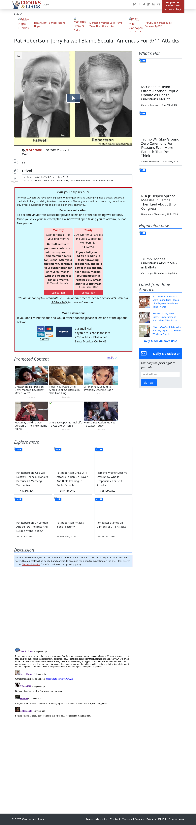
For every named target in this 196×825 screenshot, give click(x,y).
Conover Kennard (149, 104)
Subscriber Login (173, 9)
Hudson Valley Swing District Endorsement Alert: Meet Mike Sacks (165, 317)
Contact (115, 819)
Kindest (44, 339)
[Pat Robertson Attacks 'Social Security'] (73, 507)
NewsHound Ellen (150, 214)
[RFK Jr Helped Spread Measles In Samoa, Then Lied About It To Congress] (160, 180)
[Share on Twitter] (15, 171)
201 (97, 499)
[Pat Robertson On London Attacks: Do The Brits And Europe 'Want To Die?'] (33, 507)
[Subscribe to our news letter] (154, 4)
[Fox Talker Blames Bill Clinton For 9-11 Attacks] (113, 507)
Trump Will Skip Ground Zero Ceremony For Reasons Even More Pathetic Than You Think (160, 147)
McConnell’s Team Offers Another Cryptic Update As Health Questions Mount (159, 92)
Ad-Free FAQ (59, 302)
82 (57, 449)
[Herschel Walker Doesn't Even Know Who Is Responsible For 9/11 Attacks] (113, 457)
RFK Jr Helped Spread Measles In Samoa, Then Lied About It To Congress (158, 202)
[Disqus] (73, 682)
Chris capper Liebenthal (152, 273)
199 (17, 499)
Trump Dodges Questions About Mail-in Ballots (159, 263)
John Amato (34, 150)
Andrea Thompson (150, 161)
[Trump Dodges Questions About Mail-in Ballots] (160, 243)
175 (17, 449)
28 (57, 499)
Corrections (176, 819)
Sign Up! (148, 382)
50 (141, 170)
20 (141, 233)
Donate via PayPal (64, 331)
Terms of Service (31, 564)
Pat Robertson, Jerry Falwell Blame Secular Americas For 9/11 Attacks (96, 40)
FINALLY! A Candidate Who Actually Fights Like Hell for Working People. (167, 331)
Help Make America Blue (160, 341)
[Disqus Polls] (73, 606)
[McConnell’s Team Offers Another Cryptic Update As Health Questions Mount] (160, 71)
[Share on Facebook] (15, 162)
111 (97, 449)
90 (141, 113)
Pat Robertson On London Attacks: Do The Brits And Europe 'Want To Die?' (32, 527)
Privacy (151, 819)
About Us (101, 819)
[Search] (158, 4)
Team (89, 819)
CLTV (46, 4)
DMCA (162, 819)
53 (141, 60)
